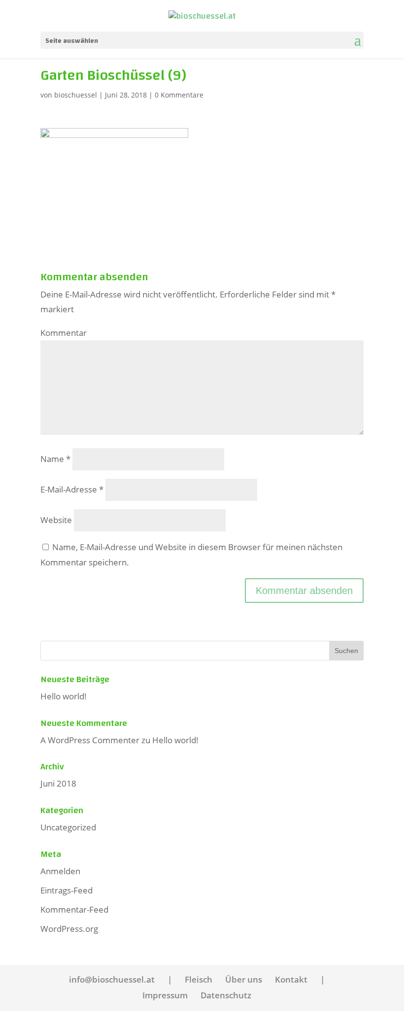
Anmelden (60, 871)
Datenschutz (226, 995)
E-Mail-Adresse (71, 489)
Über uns (243, 979)
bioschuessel (75, 94)
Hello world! (63, 696)
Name (55, 458)
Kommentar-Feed (74, 909)
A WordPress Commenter (89, 740)
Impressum (165, 995)
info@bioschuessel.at (112, 979)
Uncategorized (68, 827)
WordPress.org (69, 928)
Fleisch (198, 979)
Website (56, 520)
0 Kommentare (179, 94)
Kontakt (291, 979)
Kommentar (63, 332)
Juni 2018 (58, 783)
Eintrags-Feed (66, 890)
